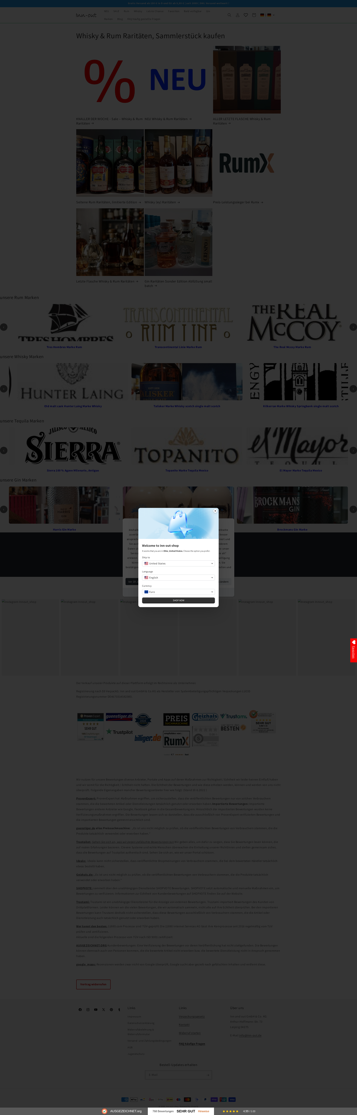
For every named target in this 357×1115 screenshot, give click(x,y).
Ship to (146, 557)
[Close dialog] (215, 511)
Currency (147, 585)
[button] (178, 563)
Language (147, 571)
